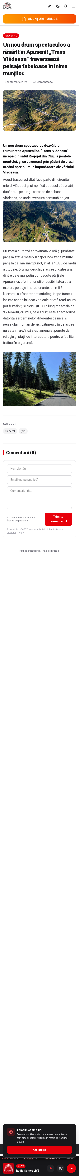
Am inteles (39, 1149)
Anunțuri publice (43, 19)
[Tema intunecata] (57, 6)
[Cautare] (65, 6)
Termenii (11, 532)
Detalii (20, 1141)
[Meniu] (73, 6)
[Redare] (71, 1168)
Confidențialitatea (52, 529)
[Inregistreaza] (50, 1168)
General (11, 35)
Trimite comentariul (58, 519)
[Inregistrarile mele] (60, 1168)
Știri (23, 431)
